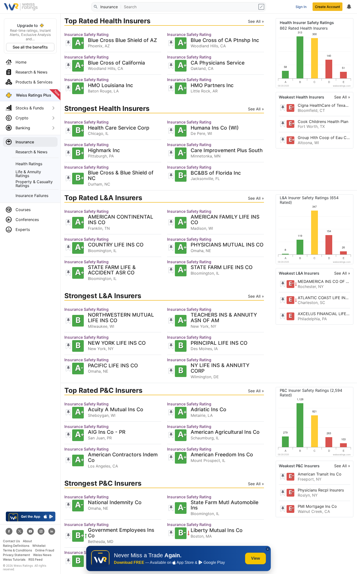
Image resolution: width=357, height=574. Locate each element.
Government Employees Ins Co (121, 533)
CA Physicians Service (218, 63)
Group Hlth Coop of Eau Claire (324, 137)
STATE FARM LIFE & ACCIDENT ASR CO (112, 270)
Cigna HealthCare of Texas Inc (324, 105)
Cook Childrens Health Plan (323, 121)
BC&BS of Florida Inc (216, 173)
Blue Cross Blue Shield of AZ (122, 40)
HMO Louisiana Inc (110, 85)
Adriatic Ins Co (208, 409)
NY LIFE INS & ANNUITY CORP (220, 368)
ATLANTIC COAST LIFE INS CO (324, 297)
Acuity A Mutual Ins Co (115, 409)
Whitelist (39, 545)
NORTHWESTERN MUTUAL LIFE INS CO (121, 317)
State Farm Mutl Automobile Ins (224, 505)
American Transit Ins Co (319, 474)
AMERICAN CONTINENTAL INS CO (120, 219)
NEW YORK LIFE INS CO (117, 343)
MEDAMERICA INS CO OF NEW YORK (324, 281)
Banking (23, 128)
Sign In (301, 7)
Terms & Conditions (17, 550)
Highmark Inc (104, 150)
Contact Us (11, 541)
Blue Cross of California (116, 63)
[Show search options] (262, 6)
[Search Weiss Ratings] (95, 6)
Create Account (327, 7)
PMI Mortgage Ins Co (317, 506)
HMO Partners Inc (212, 85)
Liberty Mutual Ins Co (217, 530)
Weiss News (42, 555)
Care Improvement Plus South (227, 150)
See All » (342, 97)
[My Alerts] (348, 6)
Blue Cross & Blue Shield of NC (120, 175)
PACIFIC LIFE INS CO (113, 366)
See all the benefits (30, 47)
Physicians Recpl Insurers (321, 490)
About (27, 541)
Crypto (22, 118)
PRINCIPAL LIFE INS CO (219, 343)
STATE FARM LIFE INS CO (222, 267)
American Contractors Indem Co (123, 457)
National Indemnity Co (115, 502)
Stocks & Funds (30, 108)
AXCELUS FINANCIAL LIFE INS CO (324, 313)
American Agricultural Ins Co (225, 432)
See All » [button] (256, 21)
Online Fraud (44, 550)
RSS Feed (35, 559)
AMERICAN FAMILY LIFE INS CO (225, 219)
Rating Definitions (16, 545)
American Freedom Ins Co (222, 455)
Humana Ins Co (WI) (215, 128)
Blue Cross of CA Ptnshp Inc (225, 40)
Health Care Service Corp (118, 128)
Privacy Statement (16, 555)
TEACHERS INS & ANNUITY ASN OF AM (224, 317)
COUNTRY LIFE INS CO (116, 245)
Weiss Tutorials (14, 559)
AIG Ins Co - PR (106, 432)
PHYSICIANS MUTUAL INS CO (227, 245)
